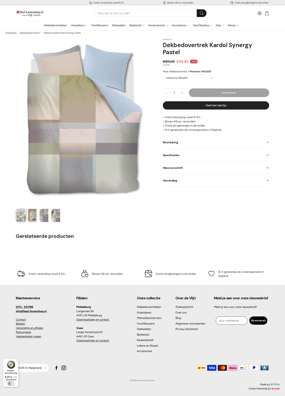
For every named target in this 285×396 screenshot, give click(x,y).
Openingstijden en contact (92, 319)
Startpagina (11, 33)
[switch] (11, 383)
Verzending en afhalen (29, 328)
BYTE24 (275, 384)
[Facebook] (56, 368)
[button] (150, 13)
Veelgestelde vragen (28, 336)
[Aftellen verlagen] (167, 93)
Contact (21, 319)
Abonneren (258, 320)
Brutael (275, 388)
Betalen (20, 323)
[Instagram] (63, 368)
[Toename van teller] (182, 93)
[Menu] (17, 361)
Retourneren (23, 332)
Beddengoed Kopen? (30, 33)
